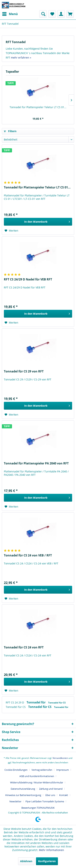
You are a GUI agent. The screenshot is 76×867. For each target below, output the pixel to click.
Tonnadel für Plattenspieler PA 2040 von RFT (36, 463)
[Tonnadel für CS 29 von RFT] (38, 347)
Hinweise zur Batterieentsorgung (23, 795)
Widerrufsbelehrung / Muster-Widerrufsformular (36, 782)
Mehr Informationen (51, 850)
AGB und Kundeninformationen (36, 776)
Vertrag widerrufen (42, 769)
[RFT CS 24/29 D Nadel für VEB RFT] (38, 255)
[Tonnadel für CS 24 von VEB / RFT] (38, 531)
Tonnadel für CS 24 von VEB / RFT (28, 555)
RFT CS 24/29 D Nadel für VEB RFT (28, 279)
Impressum (62, 769)
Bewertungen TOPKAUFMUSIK (38, 807)
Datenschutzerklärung (23, 788)
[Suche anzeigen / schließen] (43, 14)
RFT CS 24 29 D (15, 702)
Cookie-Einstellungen (15, 769)
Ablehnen (26, 861)
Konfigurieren (47, 861)
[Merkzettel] (52, 14)
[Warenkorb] (70, 14)
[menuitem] (10, 14)
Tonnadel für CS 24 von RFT (24, 647)
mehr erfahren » (21, 57)
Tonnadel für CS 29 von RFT (24, 371)
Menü (13, 14)
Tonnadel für (36, 702)
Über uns (50, 795)
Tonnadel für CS (57, 702)
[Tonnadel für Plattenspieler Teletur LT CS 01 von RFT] (38, 91)
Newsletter (15, 801)
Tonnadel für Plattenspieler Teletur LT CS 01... (38, 107)
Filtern (11, 131)
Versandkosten (60, 758)
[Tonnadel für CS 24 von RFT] (38, 623)
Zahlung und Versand (51, 788)
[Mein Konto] (61, 14)
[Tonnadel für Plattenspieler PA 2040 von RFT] (38, 439)
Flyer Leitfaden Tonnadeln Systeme (44, 801)
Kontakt (63, 795)
